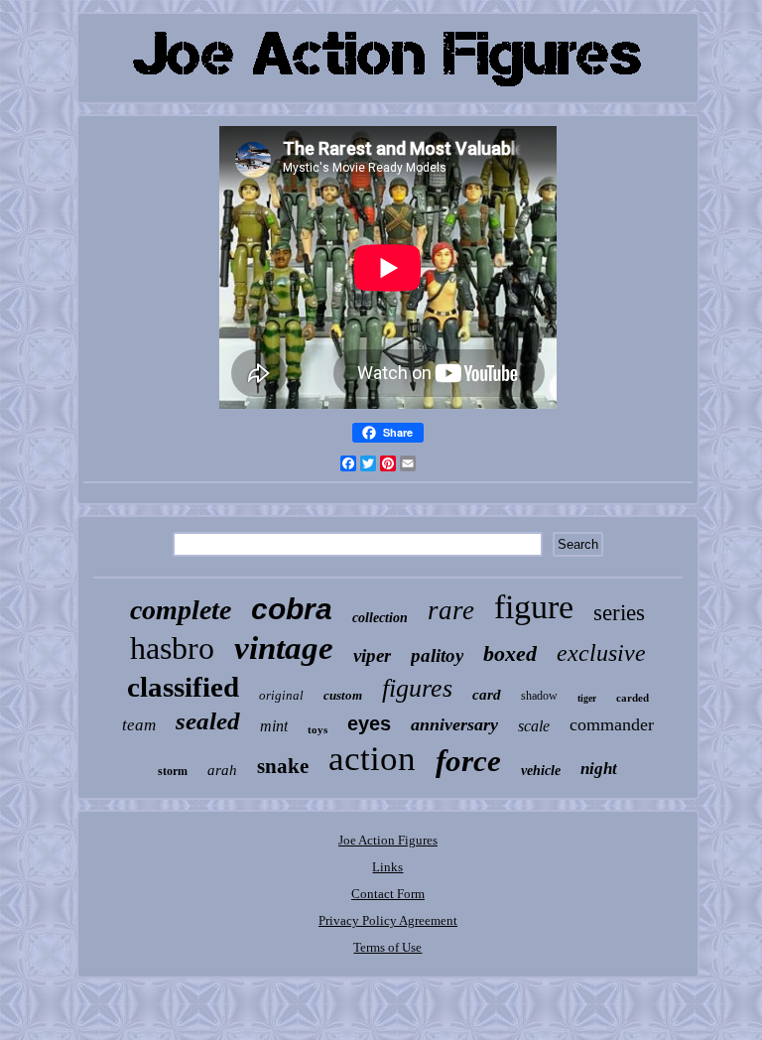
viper (372, 655)
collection (380, 617)
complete (180, 609)
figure (533, 606)
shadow (539, 696)
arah (222, 770)
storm (173, 771)
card (486, 695)
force (468, 760)
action (372, 758)
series (619, 612)
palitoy (437, 655)
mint (274, 725)
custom (342, 695)
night (598, 768)
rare (451, 610)
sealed (208, 721)
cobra (291, 608)
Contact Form (388, 893)
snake (283, 766)
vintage (283, 648)
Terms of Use (387, 947)
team (139, 724)
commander (612, 724)
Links (387, 866)
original (281, 695)
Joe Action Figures (388, 840)
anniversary (454, 724)
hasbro (172, 648)
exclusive (601, 653)
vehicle (541, 770)
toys (317, 729)
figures (417, 688)
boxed (510, 653)
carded (632, 698)
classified (183, 687)
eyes (369, 723)
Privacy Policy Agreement (387, 920)
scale (534, 725)
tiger (586, 698)
